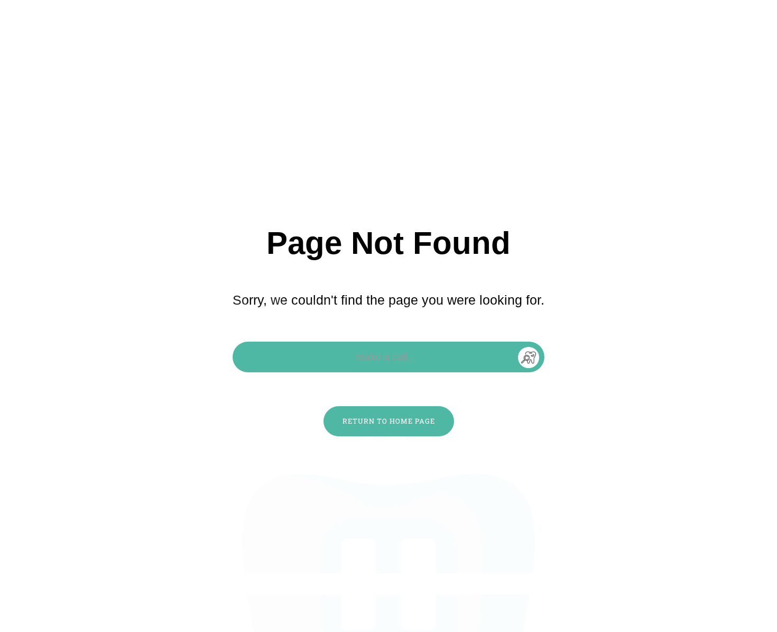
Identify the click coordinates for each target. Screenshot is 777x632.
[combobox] (388, 357)
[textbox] (389, 357)
